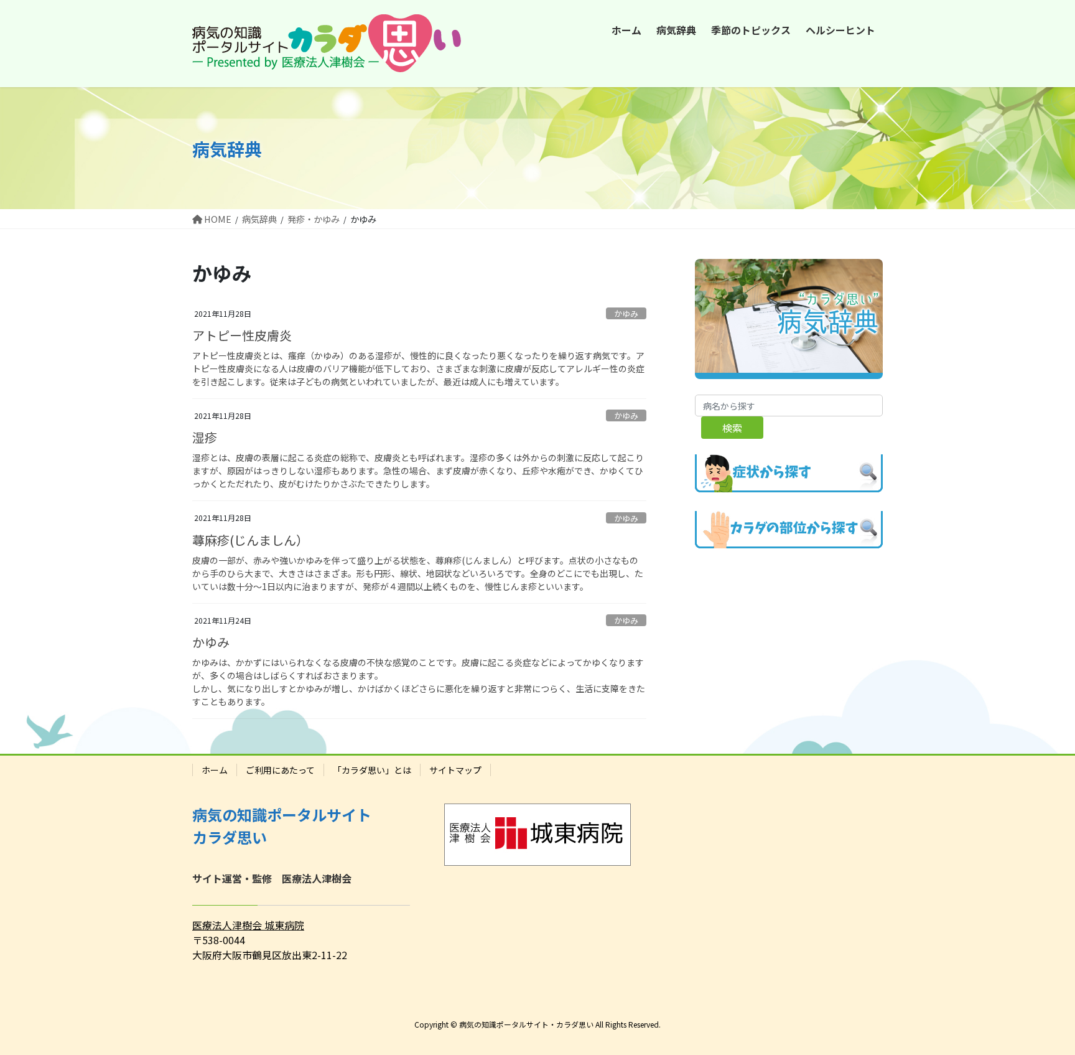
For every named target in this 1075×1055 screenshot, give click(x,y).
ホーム (215, 770)
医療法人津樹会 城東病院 (248, 924)
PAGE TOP (1040, 1011)
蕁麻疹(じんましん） (250, 540)
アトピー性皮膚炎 (242, 335)
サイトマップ (455, 770)
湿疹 (204, 437)
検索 (732, 427)
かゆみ (626, 313)
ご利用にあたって (280, 770)
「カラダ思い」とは (372, 770)
